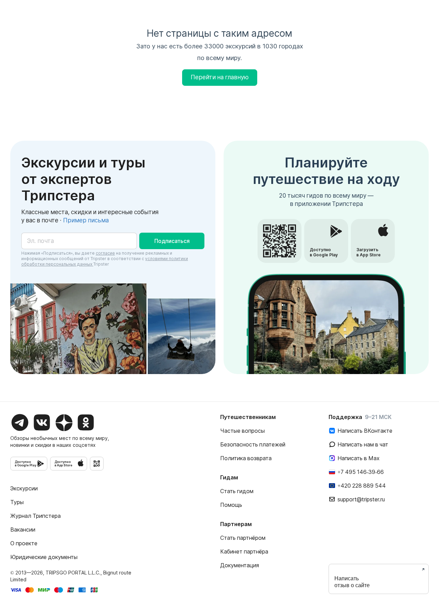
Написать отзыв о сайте (352, 581)
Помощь (231, 504)
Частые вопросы (242, 430)
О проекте (23, 543)
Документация (239, 565)
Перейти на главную (220, 77)
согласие (105, 253)
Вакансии (22, 529)
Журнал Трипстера (35, 515)
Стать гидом (236, 491)
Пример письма (86, 220)
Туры (17, 502)
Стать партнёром (242, 537)
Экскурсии (24, 488)
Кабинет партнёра (244, 551)
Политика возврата (246, 458)
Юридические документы (44, 557)
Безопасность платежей (252, 444)
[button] (171, 241)
